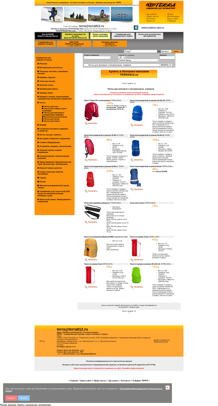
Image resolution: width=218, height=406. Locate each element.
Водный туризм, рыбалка (51, 168)
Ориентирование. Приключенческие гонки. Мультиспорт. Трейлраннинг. (54, 163)
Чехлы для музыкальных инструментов (149, 35)
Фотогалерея (173, 16)
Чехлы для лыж (51, 106)
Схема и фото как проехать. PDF (70, 352)
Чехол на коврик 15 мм (139, 237)
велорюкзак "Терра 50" (116, 107)
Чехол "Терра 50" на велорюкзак (97, 100)
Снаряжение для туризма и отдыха (45, 43)
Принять (23, 398)
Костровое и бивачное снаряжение (55, 139)
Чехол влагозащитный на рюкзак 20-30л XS (147, 100)
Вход (42, 341)
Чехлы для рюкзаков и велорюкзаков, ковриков (53, 114)
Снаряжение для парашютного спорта (123, 35)
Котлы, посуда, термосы (50, 135)
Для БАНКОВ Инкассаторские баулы (48, 35)
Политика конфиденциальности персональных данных (109, 361)
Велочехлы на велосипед (55, 117)
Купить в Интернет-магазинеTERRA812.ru (129, 73)
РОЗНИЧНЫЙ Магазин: (66, 31)
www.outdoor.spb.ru (152, 27)
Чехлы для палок (51, 119)
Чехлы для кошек (52, 121)
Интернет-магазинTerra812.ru (110, 43)
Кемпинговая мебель (49, 89)
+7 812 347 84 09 (68, 354)
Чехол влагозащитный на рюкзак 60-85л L (101, 166)
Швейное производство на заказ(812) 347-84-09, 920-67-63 (75, 36)
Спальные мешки (47, 81)
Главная (74, 381)
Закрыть (11, 398)
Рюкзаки (43, 64)
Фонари (43, 125)
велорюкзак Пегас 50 (115, 109)
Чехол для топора (137, 203)
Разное (43, 182)
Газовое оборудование (50, 142)
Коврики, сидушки (47, 77)
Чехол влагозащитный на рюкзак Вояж (145, 166)
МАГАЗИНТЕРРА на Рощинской (74, 43)
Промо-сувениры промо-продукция (100, 35)
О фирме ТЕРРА (140, 381)
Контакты (151, 19)
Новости (151, 21)
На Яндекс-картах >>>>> (66, 346)
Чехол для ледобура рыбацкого (97, 203)
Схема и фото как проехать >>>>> (70, 350)
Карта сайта (172, 19)
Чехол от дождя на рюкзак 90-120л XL (145, 264)
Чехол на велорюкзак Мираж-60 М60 (98, 237)
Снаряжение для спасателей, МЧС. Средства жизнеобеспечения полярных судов (54, 193)
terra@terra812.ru (88, 354)
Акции (170, 14)
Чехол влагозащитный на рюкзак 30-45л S (101, 135)
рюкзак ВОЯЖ (161, 171)
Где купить (152, 14)
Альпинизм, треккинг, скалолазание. (56, 146)
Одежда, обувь (46, 93)
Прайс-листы (153, 16)
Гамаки (43, 178)
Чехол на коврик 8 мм (93, 264)
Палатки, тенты (46, 85)
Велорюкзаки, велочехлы (51, 68)
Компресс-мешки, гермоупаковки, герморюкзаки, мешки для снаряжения (55, 98)
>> (156, 305)
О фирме (171, 21)
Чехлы (43, 103)
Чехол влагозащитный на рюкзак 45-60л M (147, 135)
